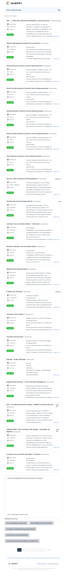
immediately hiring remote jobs (41, 523)
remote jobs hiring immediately (17, 535)
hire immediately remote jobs (16, 523)
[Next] (49, 550)
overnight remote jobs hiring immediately (20, 529)
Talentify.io (44, 563)
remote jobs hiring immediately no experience (22, 541)
